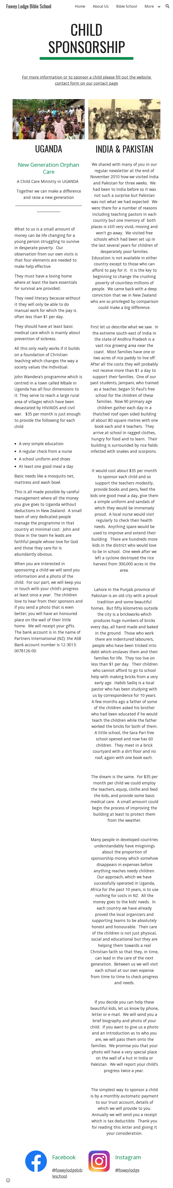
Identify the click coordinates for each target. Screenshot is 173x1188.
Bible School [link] (126, 6)
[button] (167, 6)
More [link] (149, 6)
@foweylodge (127, 1170)
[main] (86, 40)
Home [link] (80, 6)
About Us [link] (101, 6)
